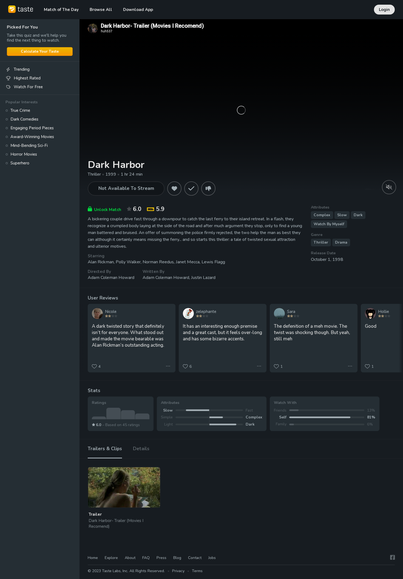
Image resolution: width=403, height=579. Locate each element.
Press (161, 557)
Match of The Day (61, 9)
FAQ (146, 557)
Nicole (111, 311)
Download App (138, 9)
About (130, 557)
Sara (291, 311)
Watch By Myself (329, 224)
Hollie (383, 311)
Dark (358, 215)
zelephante (206, 311)
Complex (322, 215)
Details (141, 449)
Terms (197, 571)
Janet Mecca (188, 262)
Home (93, 557)
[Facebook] (392, 557)
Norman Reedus (158, 262)
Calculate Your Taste (40, 51)
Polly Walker (128, 262)
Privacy (178, 571)
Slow (342, 215)
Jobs (212, 557)
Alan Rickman (101, 262)
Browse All (101, 9)
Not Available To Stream (126, 188)
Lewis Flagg (213, 262)
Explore (111, 557)
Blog (177, 557)
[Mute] (389, 187)
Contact (195, 557)
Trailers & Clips (105, 449)
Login (384, 9)
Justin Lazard (203, 278)
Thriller (321, 242)
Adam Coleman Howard (111, 278)
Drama (341, 242)
